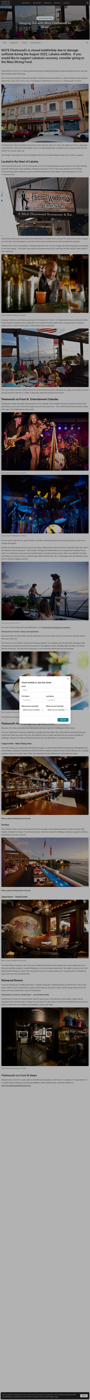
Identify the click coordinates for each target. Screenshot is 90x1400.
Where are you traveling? (54, 706)
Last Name (49, 696)
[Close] (67, 678)
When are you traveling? (29, 706)
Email (23, 686)
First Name (25, 696)
